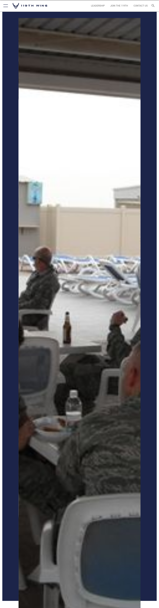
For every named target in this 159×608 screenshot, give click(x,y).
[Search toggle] (153, 5)
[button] (5, 6)
